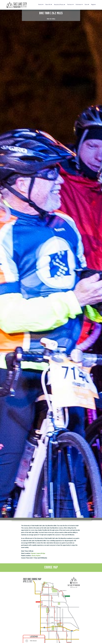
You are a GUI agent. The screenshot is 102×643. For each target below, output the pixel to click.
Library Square (35, 555)
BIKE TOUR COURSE (46, 519)
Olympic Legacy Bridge (38, 553)
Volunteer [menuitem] (78, 4)
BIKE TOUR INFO (57, 519)
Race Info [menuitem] (48, 4)
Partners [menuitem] (69, 4)
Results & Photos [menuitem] (59, 4)
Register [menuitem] (93, 4)
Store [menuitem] (86, 4)
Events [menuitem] (40, 4)
